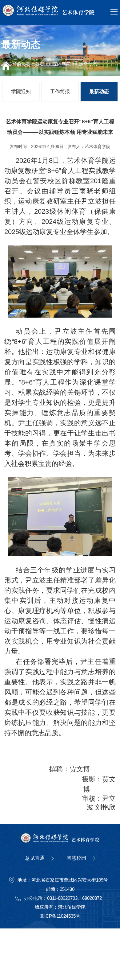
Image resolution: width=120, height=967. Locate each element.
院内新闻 (61, 64)
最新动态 (88, 64)
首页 (39, 64)
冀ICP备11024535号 (60, 916)
